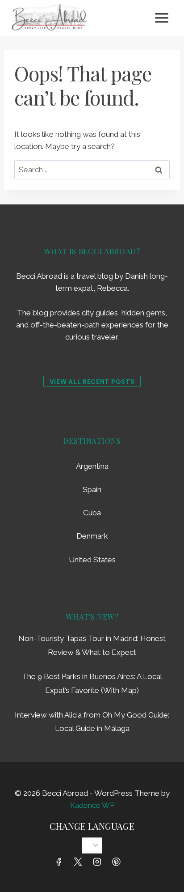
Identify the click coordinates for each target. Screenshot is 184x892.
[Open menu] (161, 17)
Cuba (92, 512)
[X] (78, 862)
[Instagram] (97, 862)
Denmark (92, 535)
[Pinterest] (116, 862)
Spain (92, 489)
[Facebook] (58, 862)
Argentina (92, 466)
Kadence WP (92, 805)
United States (92, 559)
